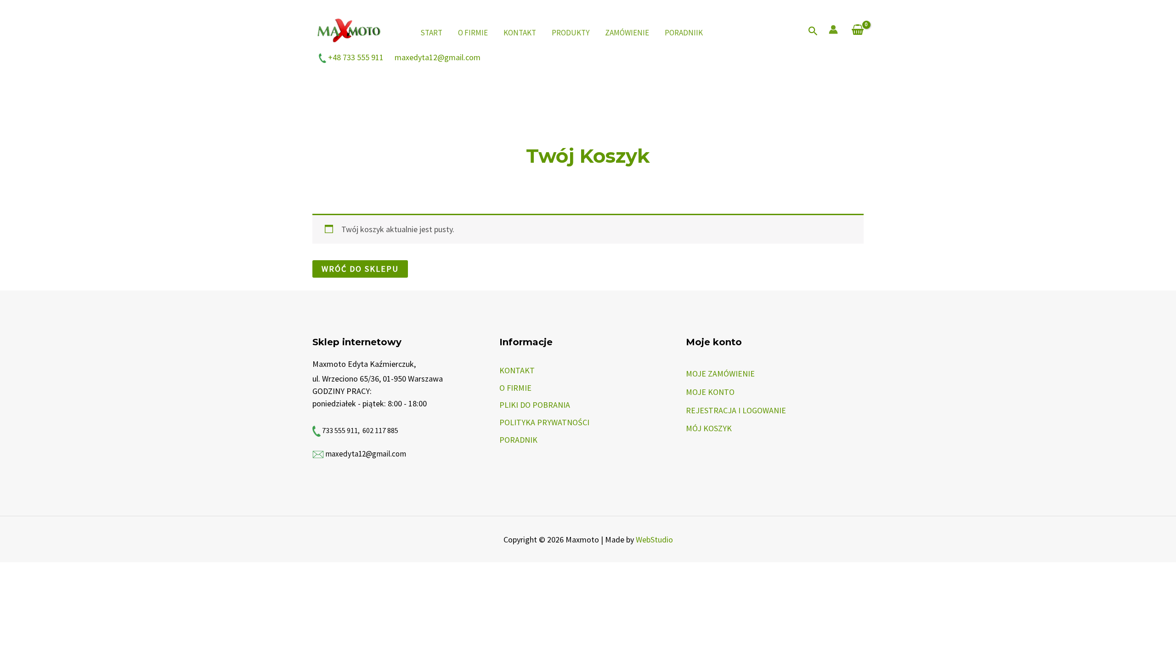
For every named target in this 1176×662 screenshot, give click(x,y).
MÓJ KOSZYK (709, 428)
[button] (813, 31)
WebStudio (654, 539)
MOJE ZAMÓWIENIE (720, 373)
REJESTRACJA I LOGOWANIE (736, 410)
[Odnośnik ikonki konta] (833, 29)
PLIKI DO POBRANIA (534, 404)
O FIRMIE (473, 33)
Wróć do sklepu (360, 268)
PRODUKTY (570, 33)
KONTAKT (519, 33)
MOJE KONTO (710, 392)
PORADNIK (518, 439)
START (431, 33)
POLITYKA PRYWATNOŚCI (544, 422)
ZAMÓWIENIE (627, 33)
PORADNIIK (684, 33)
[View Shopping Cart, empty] (857, 30)
